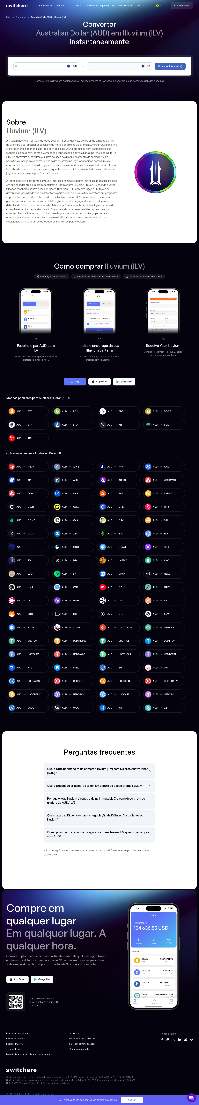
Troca (75, 5)
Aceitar (132, 1099)
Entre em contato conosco (82, 1044)
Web (76, 381)
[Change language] (158, 5)
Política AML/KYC (14, 1044)
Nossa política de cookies (103, 1099)
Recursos (124, 5)
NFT (139, 5)
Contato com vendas (79, 1049)
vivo (56, 854)
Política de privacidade (17, 1033)
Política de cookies (15, 1038)
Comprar (44, 5)
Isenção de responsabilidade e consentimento (29, 1054)
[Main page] (17, 5)
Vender (61, 5)
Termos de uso (13, 1049)
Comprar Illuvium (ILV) (170, 66)
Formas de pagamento (99, 5)
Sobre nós (74, 1033)
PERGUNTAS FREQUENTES (82, 1038)
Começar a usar (182, 5)
